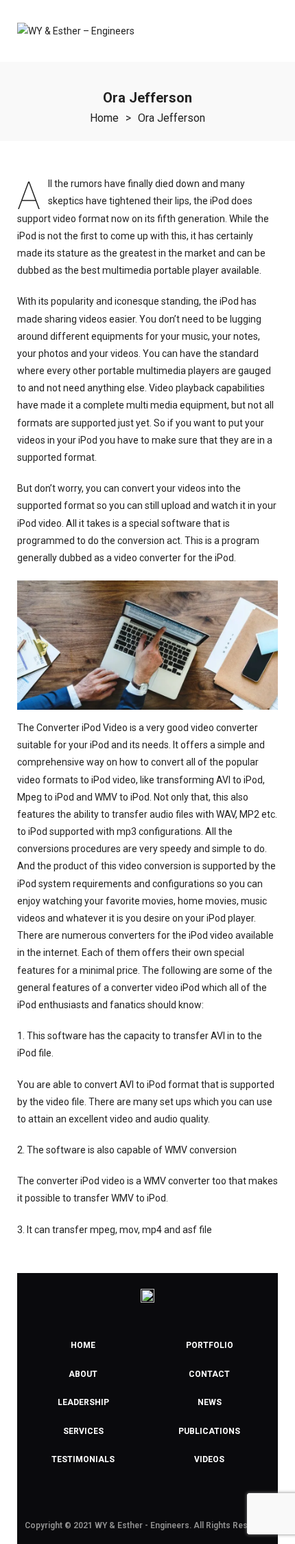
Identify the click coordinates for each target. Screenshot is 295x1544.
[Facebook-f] (116, 1497)
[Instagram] (178, 1497)
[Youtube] (147, 1497)
